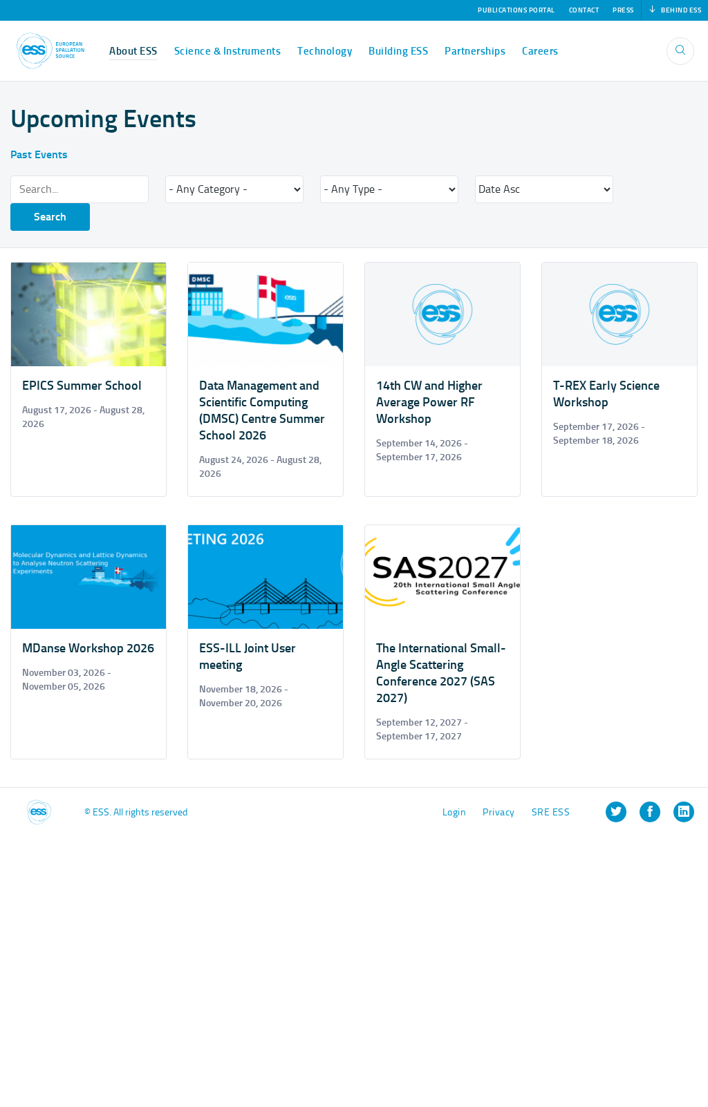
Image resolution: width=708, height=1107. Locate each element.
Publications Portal (516, 10)
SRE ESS (551, 812)
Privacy (499, 812)
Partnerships (475, 51)
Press (623, 10)
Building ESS (398, 51)
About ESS (133, 51)
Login (454, 812)
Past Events (39, 154)
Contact (584, 10)
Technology (324, 51)
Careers (540, 51)
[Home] (50, 50)
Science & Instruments (227, 51)
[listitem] (616, 812)
